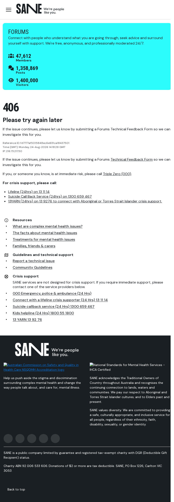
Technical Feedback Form (132, 159)
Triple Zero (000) (117, 173)
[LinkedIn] (55, 438)
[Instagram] (19, 438)
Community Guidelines (32, 267)
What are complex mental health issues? (47, 226)
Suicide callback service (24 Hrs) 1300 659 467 (53, 306)
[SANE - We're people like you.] (40, 9)
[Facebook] (8, 438)
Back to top (16, 489)
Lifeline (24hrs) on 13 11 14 (29, 191)
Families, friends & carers (34, 246)
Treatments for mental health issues (44, 239)
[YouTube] (43, 438)
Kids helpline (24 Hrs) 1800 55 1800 (43, 313)
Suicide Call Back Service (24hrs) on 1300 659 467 (50, 196)
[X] (31, 438)
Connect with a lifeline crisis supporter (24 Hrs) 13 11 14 (60, 300)
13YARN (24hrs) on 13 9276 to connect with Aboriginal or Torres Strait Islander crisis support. (85, 201)
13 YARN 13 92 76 (27, 319)
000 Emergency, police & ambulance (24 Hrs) (52, 293)
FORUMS (18, 31)
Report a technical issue (34, 260)
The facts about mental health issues (45, 232)
